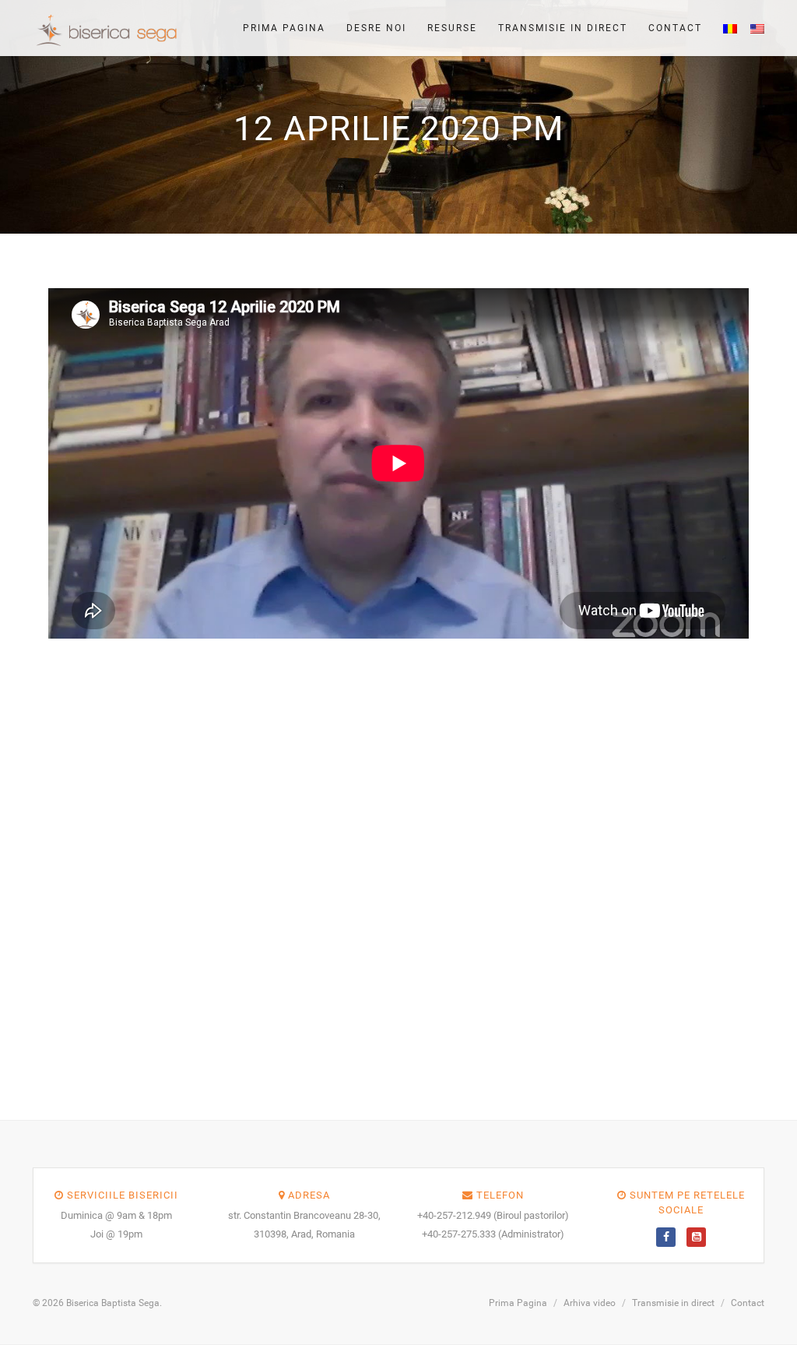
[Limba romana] (725, 28)
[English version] (752, 28)
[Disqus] (398, 864)
